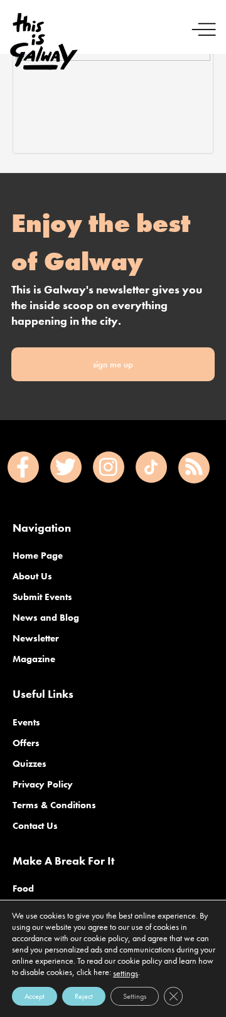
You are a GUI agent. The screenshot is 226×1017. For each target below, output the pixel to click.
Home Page (38, 555)
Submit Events (42, 597)
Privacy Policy (43, 784)
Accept (34, 996)
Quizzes (29, 763)
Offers (26, 743)
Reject (84, 996)
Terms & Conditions (54, 805)
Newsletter (36, 638)
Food (23, 888)
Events (26, 722)
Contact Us (35, 825)
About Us (32, 576)
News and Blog (46, 617)
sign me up (113, 364)
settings (125, 973)
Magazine (34, 659)
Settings (134, 996)
